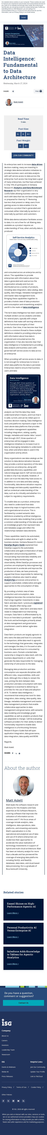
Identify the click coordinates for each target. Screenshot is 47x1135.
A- (18, 134)
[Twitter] (16, 753)
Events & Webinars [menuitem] (9, 1067)
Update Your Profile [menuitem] (37, 1072)
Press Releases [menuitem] (7, 1076)
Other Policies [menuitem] (7, 1095)
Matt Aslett (14, 800)
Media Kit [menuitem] (5, 1072)
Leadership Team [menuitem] (8, 1050)
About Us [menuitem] (5, 1036)
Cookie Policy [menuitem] (36, 1087)
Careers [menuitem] (4, 1040)
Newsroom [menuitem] (6, 1054)
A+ (28, 134)
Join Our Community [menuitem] (37, 1067)
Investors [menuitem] (5, 1045)
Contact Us (23, 1003)
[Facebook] (13, 753)
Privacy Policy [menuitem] (7, 1087)
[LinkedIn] (19, 753)
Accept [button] (23, 17)
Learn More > (13, 913)
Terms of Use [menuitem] (21, 1087)
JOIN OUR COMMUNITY (23, 155)
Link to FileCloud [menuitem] (36, 1076)
